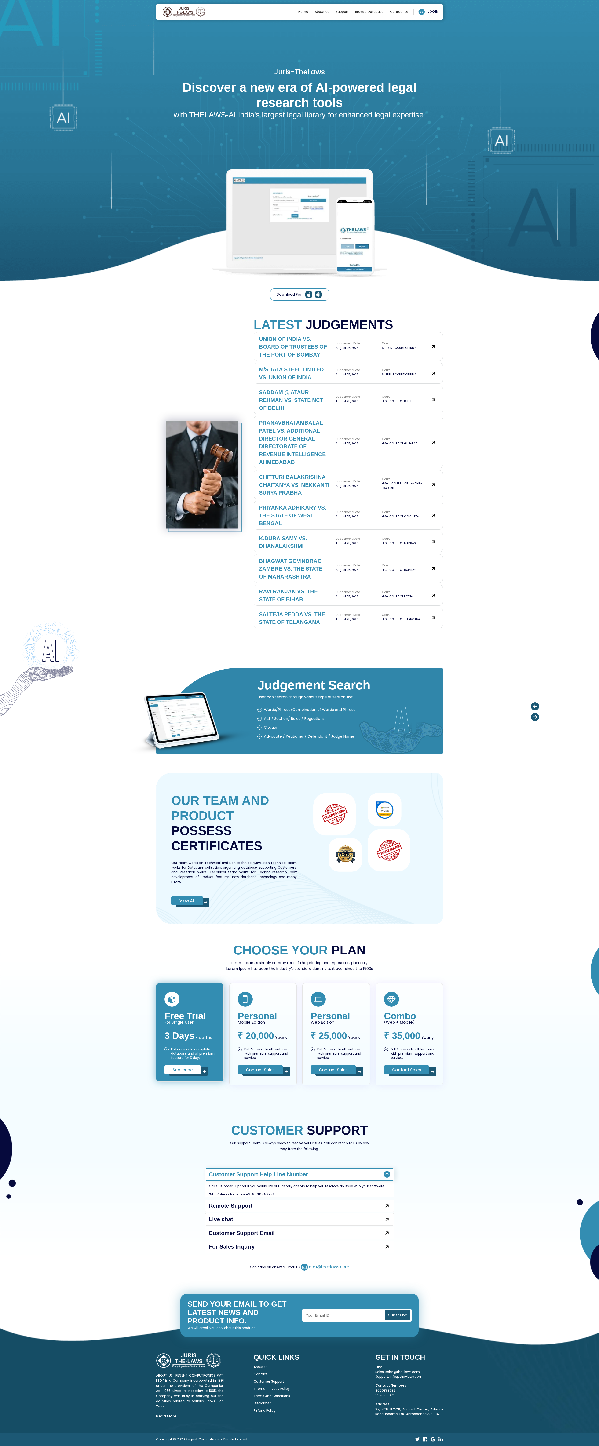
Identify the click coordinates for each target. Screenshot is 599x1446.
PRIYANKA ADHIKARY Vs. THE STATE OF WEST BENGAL (292, 515)
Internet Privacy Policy (272, 1389)
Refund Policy (265, 1410)
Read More (166, 1416)
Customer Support (269, 1381)
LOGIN (432, 11)
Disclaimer (262, 1403)
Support (342, 11)
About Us (322, 11)
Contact (260, 1374)
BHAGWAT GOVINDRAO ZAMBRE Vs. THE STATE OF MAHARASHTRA (290, 569)
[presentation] (535, 706)
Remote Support (230, 1205)
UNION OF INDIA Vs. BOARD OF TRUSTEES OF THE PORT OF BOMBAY (293, 347)
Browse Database (369, 11)
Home (303, 11)
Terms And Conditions (272, 1396)
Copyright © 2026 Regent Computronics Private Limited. (202, 1439)
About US (261, 1367)
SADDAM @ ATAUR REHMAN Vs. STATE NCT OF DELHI (291, 400)
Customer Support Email (242, 1233)
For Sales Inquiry (232, 1246)
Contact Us (399, 11)
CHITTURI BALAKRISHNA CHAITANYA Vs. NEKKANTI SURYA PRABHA (294, 485)
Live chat (221, 1219)
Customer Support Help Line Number (258, 1174)
